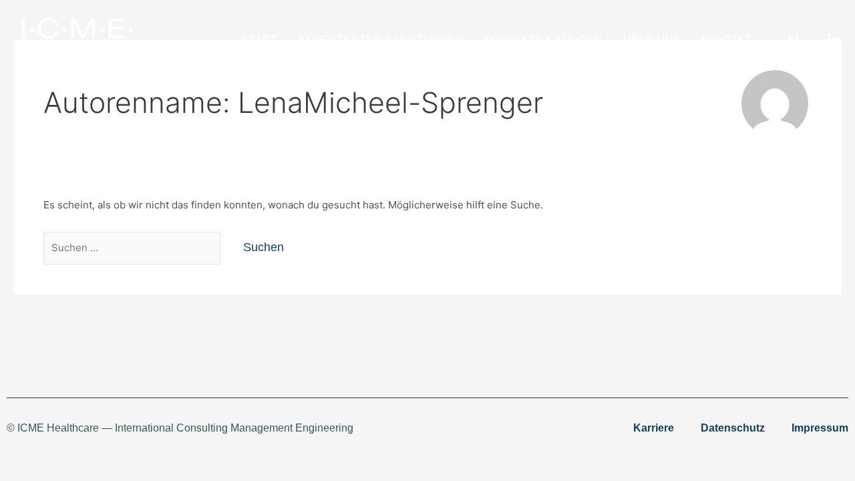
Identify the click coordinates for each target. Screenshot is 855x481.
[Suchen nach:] (133, 247)
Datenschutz (733, 428)
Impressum (820, 428)
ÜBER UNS (651, 39)
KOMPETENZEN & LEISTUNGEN (381, 39)
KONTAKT (726, 39)
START (259, 39)
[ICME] (73, 39)
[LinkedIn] (834, 40)
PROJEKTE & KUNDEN (543, 39)
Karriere (653, 428)
